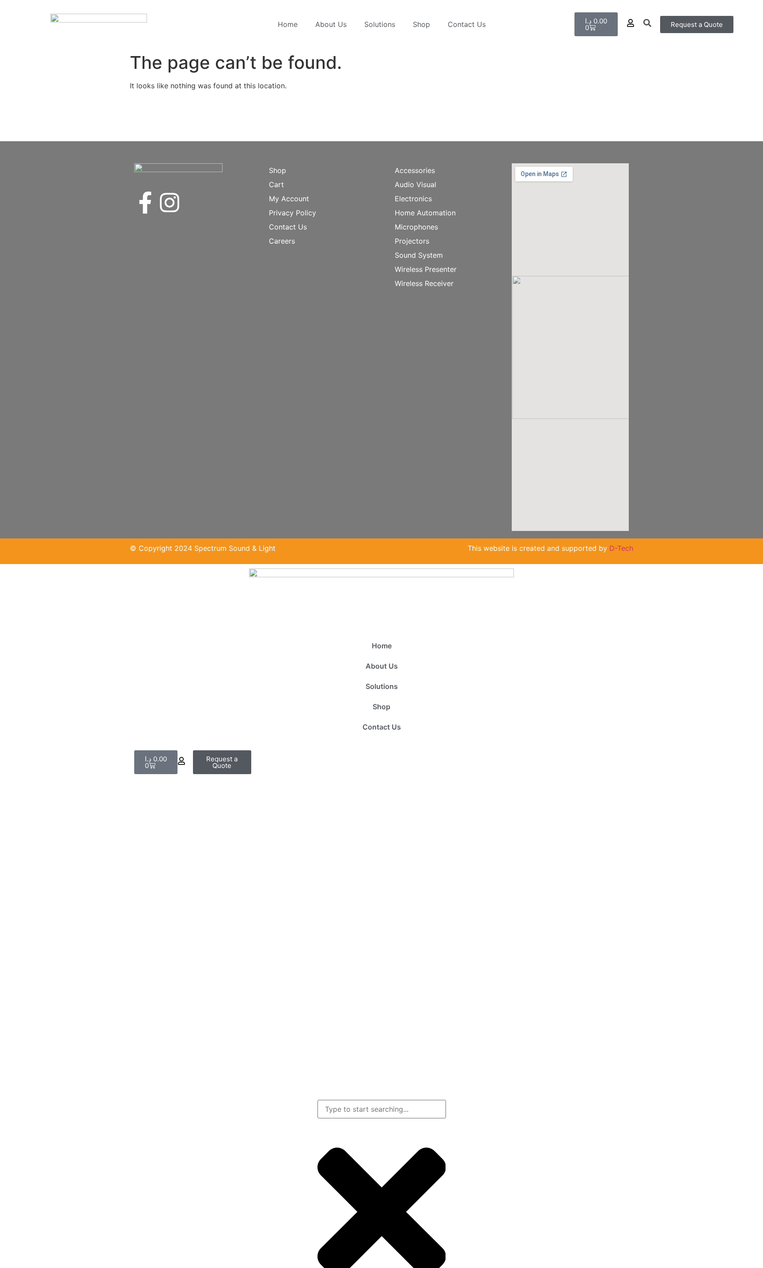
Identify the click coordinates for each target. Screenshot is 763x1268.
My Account (289, 198)
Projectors (412, 241)
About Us (331, 24)
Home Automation (425, 212)
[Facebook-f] (145, 203)
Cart (276, 184)
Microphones (416, 226)
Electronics (413, 198)
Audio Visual (415, 184)
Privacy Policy (292, 212)
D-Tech (621, 548)
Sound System (419, 255)
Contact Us (467, 24)
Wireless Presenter (426, 269)
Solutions (379, 24)
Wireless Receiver (424, 283)
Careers (282, 241)
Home (288, 24)
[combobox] (381, 1109)
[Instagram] (170, 203)
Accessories (415, 170)
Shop (421, 24)
